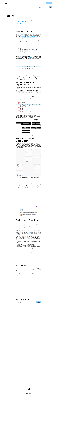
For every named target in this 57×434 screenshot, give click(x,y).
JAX (24, 36)
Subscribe (38, 302)
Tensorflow (21, 36)
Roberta (40, 273)
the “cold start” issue (33, 223)
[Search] (50, 7)
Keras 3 (22, 34)
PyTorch (28, 36)
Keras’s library (33, 57)
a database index (29, 232)
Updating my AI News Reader (26, 22)
